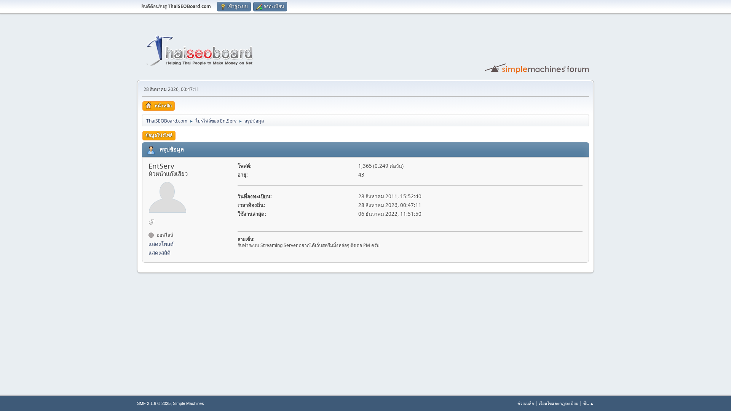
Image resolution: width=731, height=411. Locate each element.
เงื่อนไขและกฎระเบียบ (558, 403)
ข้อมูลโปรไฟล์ (158, 135)
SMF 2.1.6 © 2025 (154, 403)
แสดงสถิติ (159, 252)
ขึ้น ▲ (588, 403)
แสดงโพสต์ (161, 244)
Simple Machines (188, 403)
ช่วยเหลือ (525, 403)
